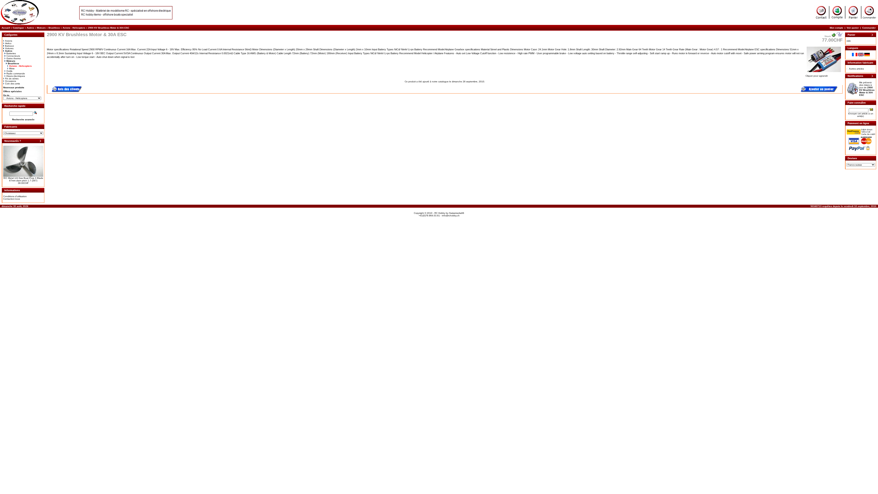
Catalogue (18, 28)
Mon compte (836, 28)
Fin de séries (12, 78)
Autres (30, 28)
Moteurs (41, 28)
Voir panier (853, 28)
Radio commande (15, 73)
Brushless (54, 28)
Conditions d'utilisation (15, 196)
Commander (869, 28)
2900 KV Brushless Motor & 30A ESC (108, 28)
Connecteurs (13, 56)
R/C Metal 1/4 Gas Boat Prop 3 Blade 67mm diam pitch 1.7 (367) (23, 179)
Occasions (10, 81)
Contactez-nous (11, 199)
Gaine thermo (13, 58)
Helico (8, 43)
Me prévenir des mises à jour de (867, 88)
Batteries (11, 53)
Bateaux (9, 46)
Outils (9, 71)
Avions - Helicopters (74, 28)
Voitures (9, 48)
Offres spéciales (12, 91)
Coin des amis (12, 83)
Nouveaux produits (13, 87)
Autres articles (856, 68)
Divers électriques (15, 76)
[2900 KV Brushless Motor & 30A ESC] (824, 72)
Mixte (12, 68)
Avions (8, 41)
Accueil (6, 28)
